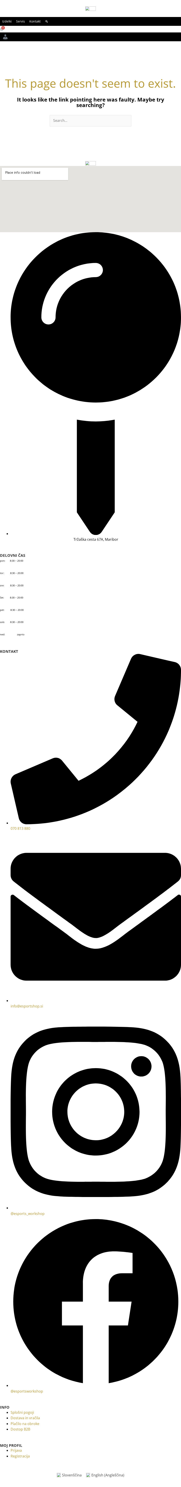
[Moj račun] (5, 36)
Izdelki (7, 21)
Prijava (16, 1450)
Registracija (20, 1456)
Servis (20, 21)
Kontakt (35, 21)
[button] (46, 21)
